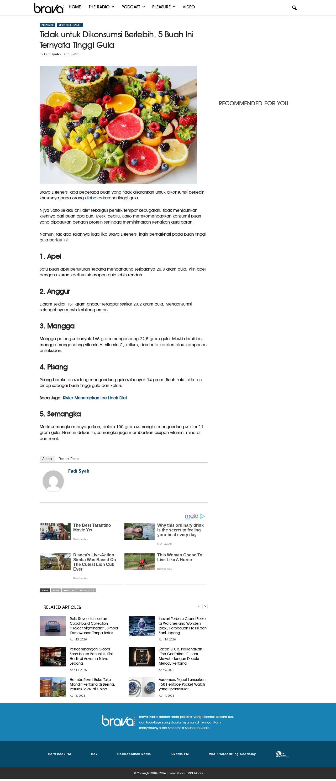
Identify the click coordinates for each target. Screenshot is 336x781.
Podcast (131, 6)
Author (47, 459)
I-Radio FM (180, 754)
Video (189, 6)
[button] (294, 8)
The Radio (99, 6)
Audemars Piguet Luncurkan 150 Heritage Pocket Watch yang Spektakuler (182, 684)
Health (69, 590)
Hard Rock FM (59, 754)
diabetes (93, 197)
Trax (94, 754)
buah (56, 590)
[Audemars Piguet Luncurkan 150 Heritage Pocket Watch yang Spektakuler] (142, 687)
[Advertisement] (257, 56)
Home (75, 6)
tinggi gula (86, 590)
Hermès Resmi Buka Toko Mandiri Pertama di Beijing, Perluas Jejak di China (92, 684)
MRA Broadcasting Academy (232, 754)
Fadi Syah (51, 54)
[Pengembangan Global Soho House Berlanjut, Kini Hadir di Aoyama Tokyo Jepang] (53, 656)
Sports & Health (70, 25)
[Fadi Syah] (53, 481)
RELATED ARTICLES (62, 607)
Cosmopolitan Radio (134, 754)
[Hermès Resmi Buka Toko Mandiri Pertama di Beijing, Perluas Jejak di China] (53, 687)
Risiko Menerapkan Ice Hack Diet (95, 397)
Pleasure (161, 6)
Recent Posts (69, 459)
